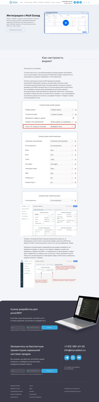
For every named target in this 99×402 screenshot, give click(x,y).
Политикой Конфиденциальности (35, 330)
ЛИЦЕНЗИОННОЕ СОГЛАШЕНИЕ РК (72, 388)
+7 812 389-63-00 (67, 1)
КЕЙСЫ (30, 388)
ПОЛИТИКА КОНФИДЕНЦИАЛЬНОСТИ (72, 391)
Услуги (21, 2)
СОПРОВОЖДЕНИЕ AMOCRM (16, 391)
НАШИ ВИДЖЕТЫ (33, 394)
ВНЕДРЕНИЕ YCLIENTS (15, 388)
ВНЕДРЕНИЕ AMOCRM (15, 385)
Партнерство (47, 2)
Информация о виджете (15, 30)
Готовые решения (28, 2)
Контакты (58, 2)
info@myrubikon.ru (68, 3)
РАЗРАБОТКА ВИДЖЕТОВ (15, 394)
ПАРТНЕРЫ (31, 391)
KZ (88, 2)
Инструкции (41, 2)
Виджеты (35, 2)
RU (84, 2)
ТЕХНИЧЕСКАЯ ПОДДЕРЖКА (35, 397)
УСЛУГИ (31, 385)
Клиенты (53, 2)
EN (86, 2)
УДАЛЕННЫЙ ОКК (14, 397)
